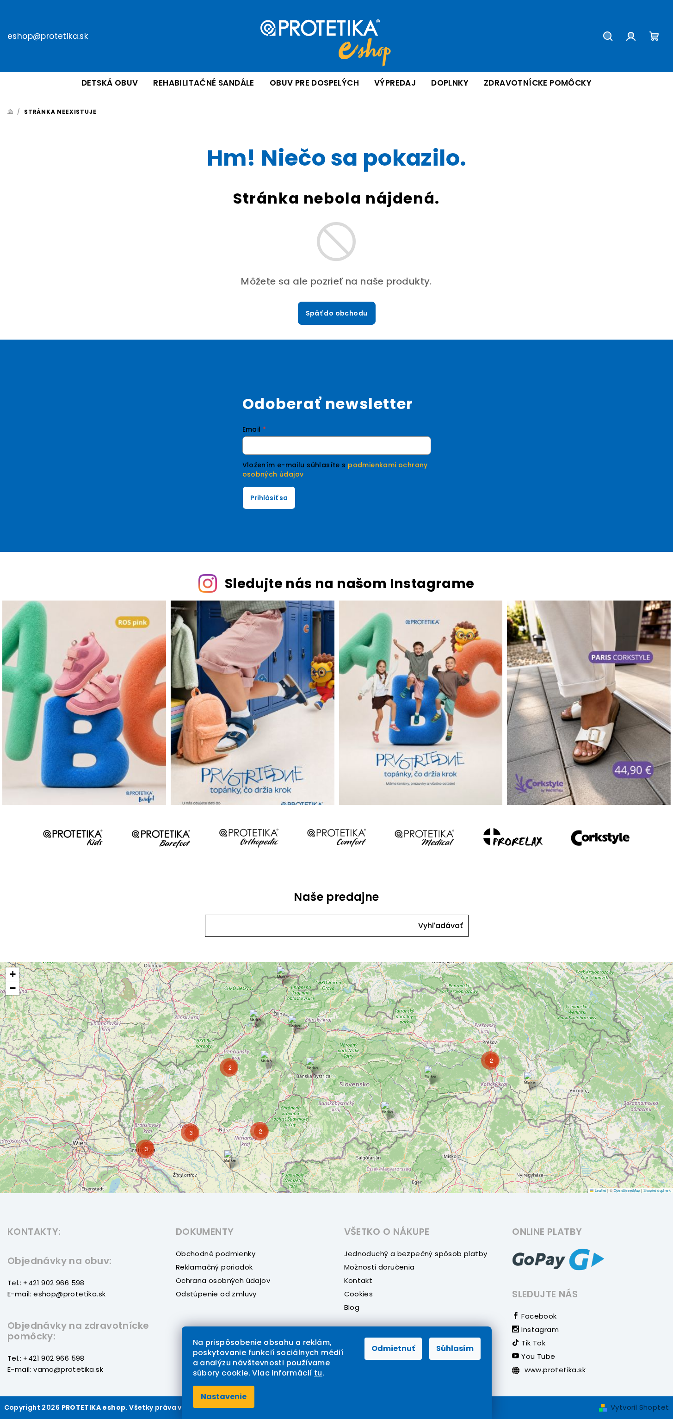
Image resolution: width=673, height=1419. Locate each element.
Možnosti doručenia (379, 1267)
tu (318, 1373)
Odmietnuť (393, 1348)
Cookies (358, 1294)
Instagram (539, 1329)
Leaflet (599, 1190)
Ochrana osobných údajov (223, 1280)
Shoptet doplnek (657, 1190)
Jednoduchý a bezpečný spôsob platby (416, 1253)
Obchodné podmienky (215, 1253)
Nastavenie (224, 1396)
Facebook (537, 1316)
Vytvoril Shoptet (640, 1407)
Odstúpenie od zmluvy (216, 1294)
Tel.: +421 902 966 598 (46, 1283)
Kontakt (358, 1280)
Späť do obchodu (337, 313)
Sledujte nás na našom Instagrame (350, 583)
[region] (336, 1077)
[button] (440, 926)
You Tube (537, 1356)
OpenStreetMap (627, 1190)
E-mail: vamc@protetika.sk (55, 1369)
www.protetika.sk (554, 1370)
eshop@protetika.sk (47, 36)
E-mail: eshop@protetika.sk (56, 1294)
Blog (352, 1307)
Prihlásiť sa (269, 497)
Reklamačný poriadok (214, 1267)
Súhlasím (455, 1348)
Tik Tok (532, 1343)
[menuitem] (109, 83)
